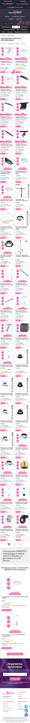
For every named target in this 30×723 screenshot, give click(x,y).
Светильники (16, 27)
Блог (20, 703)
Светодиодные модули (9, 29)
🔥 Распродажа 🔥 (6, 27)
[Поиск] (2, 23)
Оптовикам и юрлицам (18, 16)
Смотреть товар (6, 610)
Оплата (20, 696)
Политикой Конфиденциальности (21, 682)
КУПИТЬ (3, 72)
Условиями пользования (13, 683)
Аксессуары (10, 32)
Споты (18, 29)
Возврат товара (22, 698)
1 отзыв (24, 65)
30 (20, 544)
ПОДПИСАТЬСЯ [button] (15, 678)
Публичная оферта (8, 708)
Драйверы (24, 29)
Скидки (20, 705)
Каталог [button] (7, 16)
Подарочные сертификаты (21, 32)
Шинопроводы (24, 27)
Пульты (4, 32)
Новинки (11, 19)
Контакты (18, 19)
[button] (7, 4)
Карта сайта (6, 705)
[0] (27, 23)
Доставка (21, 694)
